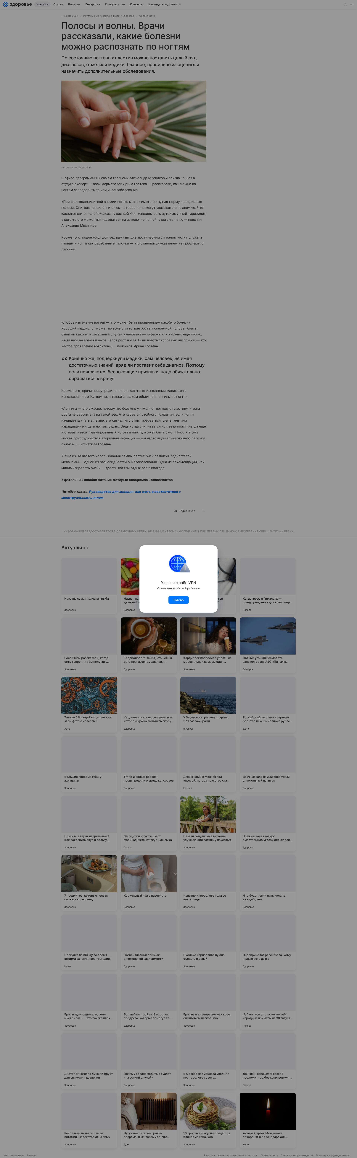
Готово (178, 600)
